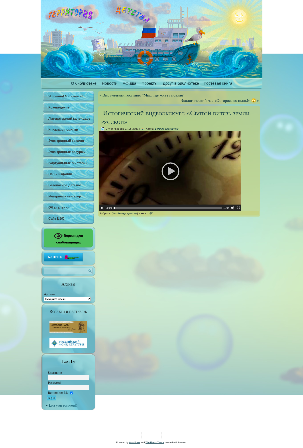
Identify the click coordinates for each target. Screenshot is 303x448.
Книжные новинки (63, 129)
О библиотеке (83, 83)
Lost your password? (63, 405)
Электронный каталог (66, 141)
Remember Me (58, 392)
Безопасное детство (64, 185)
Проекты (149, 83)
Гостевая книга (218, 83)
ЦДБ (149, 213)
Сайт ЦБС (56, 218)
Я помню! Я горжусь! (65, 96)
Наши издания (60, 174)
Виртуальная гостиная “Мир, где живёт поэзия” (143, 95)
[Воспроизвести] (102, 208)
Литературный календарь (69, 118)
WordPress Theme (155, 442)
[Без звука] (232, 208)
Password (54, 382)
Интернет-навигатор (64, 196)
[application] (170, 171)
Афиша (129, 83)
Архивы (49, 294)
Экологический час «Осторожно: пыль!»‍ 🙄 (218, 100)
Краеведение (58, 107)
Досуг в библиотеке (181, 83)
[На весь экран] (238, 208)
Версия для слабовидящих (69, 239)
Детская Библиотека (166, 128)
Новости (109, 83)
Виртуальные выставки (67, 163)
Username (55, 372)
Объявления (58, 207)
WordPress (134, 442)
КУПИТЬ (55, 256)
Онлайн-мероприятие (124, 213)
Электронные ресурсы (67, 152)
